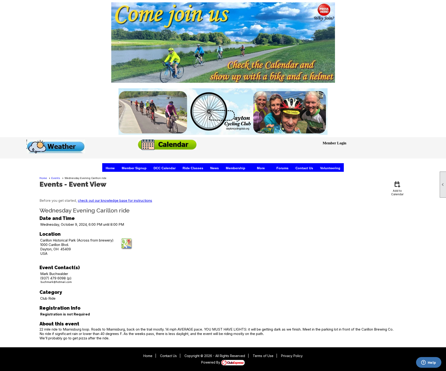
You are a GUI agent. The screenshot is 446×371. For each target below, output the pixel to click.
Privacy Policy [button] (292, 356)
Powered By (211, 362)
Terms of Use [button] (263, 356)
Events (55, 178)
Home (110, 168)
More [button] (261, 168)
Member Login (334, 143)
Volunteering (330, 168)
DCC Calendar (165, 168)
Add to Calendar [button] (397, 188)
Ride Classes (193, 168)
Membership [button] (235, 168)
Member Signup (134, 168)
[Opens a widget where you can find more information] (428, 363)
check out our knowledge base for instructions (115, 200)
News (214, 168)
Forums (282, 168)
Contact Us (304, 168)
